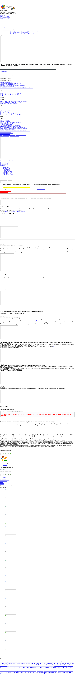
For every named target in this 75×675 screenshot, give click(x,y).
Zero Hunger (2, 121)
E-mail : (3, 15)
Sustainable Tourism (19, 1)
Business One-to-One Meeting (5, 114)
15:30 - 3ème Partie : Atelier (7, 173)
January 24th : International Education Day (17, 667)
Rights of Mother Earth (29, 671)
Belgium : (4, 18)
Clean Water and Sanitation (5, 125)
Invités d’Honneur (6, 167)
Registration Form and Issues (8, 174)
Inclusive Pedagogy (3, 86)
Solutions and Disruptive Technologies (7, 101)
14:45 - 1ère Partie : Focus (7, 171)
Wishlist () (2, 2)
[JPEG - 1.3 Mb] (9, 338)
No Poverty (2, 120)
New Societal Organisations (5, 94)
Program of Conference (41, 189)
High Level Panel (39, 671)
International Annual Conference (8, 671)
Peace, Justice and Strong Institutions (6, 135)
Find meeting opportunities (7, 21)
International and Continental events (6, 108)
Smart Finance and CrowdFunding (6, 85)
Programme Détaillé (6, 168)
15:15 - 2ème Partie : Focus (7, 172)
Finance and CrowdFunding (49, 672)
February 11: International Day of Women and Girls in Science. (22, 663)
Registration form (6, 26)
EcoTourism (8, 672)
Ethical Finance (56, 672)
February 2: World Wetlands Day (21, 664)
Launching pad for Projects (5, 111)
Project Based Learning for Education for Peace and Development (18, 159)
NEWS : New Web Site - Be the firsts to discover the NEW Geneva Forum (23, 33)
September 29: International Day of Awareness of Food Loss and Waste (24, 666)
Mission (4, 22)
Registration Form (4, 411)
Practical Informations (6, 24)
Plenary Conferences (4, 109)
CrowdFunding (36, 672)
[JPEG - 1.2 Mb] (9, 402)
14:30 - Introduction (6, 170)
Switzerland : (5, 17)
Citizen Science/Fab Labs (10, 1)
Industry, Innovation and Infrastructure (7, 128)
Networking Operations (4, 113)
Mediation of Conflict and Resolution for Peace (8, 88)
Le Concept (9, 411)
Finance (24, 1)
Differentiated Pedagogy (15, 673)
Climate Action (3, 132)
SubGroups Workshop (4, 110)
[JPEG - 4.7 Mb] (9, 304)
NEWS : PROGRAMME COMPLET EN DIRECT (19, 32)
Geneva (41, 667)
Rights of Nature (3, 1)
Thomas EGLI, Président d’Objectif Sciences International (15, 211)
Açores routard (69, 667)
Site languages (2, 3)
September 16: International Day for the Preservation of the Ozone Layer (47, 663)
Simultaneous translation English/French (55, 667)
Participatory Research (57, 671)
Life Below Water (3, 133)
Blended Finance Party (67, 672)
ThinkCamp (59, 672)
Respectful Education (5, 673)
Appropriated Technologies (44, 674)
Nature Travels (31, 672)
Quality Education (3, 123)
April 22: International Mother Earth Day (46, 664)
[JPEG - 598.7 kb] (7, 270)
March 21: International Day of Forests (58, 660)
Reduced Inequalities (4, 129)
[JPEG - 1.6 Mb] (9, 383)
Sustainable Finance (42, 672)
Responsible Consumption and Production (7, 131)
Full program (5, 23)
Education (27, 1)
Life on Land (2, 134)
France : (4, 16)
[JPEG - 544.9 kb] (9, 361)
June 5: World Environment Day (31, 667)
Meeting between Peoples (4, 103)
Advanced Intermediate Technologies (57, 673)
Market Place (2, 112)
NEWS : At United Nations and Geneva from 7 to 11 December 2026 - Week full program (25, 31)
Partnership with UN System (5, 102)
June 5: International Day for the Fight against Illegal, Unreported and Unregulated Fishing (50, 662)
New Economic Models (4, 95)
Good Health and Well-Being (5, 122)
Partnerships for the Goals (4, 136)
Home (4, 20)
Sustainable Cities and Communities (6, 130)
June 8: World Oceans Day (61, 666)
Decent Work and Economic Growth (6, 127)
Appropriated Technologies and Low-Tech (7, 87)
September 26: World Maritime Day (63, 664)
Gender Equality (3, 124)
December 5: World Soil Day (48, 666)
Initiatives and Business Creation (6, 93)
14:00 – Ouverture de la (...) (7, 169)
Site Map (4, 477)
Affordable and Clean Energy (5, 126)
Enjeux (13, 411)
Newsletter (4, 28)
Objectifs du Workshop (18, 411)
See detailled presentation (12, 67)
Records (4, 25)
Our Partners (5, 27)
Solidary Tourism (24, 672)
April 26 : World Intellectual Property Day (24, 662)
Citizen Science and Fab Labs (5, 83)
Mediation (31, 1)
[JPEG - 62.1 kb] (9, 204)
